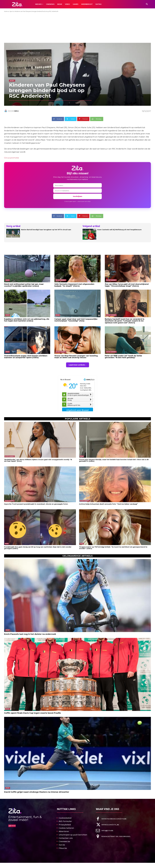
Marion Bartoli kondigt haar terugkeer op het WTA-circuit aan (46, 230)
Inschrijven (77, 196)
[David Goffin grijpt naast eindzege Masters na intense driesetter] (77, 753)
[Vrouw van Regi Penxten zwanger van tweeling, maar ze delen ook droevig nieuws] (77, 340)
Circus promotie (11, 158)
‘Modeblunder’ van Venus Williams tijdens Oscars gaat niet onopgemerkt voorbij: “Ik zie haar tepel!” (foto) (38, 460)
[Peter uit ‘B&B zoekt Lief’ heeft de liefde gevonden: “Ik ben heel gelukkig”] (128, 340)
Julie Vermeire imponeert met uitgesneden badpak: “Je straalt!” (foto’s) (74, 285)
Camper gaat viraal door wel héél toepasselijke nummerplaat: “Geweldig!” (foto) (75, 320)
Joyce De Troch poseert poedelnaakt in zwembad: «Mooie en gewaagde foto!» (36, 504)
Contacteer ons (66, 838)
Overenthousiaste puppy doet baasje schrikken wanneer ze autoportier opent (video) (25, 357)
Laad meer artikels (77, 365)
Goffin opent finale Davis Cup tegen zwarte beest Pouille (32, 713)
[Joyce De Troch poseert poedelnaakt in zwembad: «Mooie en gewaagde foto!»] (40, 484)
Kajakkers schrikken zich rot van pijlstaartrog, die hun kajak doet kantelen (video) (26, 320)
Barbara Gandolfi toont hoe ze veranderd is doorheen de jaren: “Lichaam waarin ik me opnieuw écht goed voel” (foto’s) (124, 321)
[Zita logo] (17, 4)
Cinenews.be (64, 841)
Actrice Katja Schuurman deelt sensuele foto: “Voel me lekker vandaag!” (108, 504)
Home (6, 11)
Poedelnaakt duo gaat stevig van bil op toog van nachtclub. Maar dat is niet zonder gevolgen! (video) (37, 547)
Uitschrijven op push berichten (73, 834)
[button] (147, 4)
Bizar (58, 315)
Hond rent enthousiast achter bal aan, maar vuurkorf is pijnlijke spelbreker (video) (24, 285)
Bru (16, 111)
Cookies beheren (66, 828)
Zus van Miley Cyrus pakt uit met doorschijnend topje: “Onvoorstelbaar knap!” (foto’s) (127, 285)
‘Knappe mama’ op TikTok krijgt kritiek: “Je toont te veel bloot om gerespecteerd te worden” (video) (113, 547)
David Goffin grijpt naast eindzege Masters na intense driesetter (36, 792)
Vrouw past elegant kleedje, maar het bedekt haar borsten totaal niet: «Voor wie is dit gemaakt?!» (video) (114, 460)
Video (7, 280)
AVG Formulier (65, 821)
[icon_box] (111, 819)
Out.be (62, 844)
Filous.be (63, 848)
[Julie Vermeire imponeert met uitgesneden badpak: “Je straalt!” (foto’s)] (77, 268)
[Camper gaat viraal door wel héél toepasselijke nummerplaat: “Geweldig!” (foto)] (77, 303)
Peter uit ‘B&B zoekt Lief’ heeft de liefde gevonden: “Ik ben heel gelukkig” (123, 357)
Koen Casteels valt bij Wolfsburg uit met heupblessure (119, 230)
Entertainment (61, 280)
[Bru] (6, 111)
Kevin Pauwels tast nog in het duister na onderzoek (30, 634)
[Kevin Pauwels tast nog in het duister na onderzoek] (77, 595)
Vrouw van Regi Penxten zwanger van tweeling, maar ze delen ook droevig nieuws (76, 357)
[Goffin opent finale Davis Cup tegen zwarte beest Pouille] (77, 674)
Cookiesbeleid (65, 818)
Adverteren (64, 831)
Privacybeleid (65, 824)
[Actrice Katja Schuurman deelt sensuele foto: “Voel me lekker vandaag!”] (115, 484)
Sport (11, 11)
